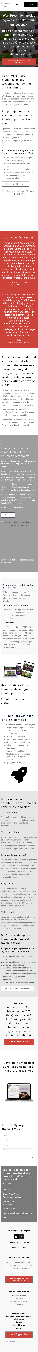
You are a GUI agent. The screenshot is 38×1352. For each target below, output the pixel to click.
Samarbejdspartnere (19, 1248)
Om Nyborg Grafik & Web (19, 1243)
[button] (17, 4)
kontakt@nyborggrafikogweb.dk (20, 1213)
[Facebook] (16, 1236)
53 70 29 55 (10, 1209)
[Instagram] (21, 1236)
